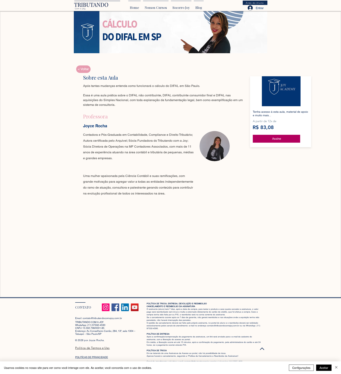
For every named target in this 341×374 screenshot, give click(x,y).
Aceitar (323, 368)
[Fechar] (336, 368)
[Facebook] (115, 307)
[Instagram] (106, 307)
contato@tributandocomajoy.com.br (102, 318)
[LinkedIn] (125, 307)
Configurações (301, 368)
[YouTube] (135, 307)
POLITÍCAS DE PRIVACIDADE (91, 357)
